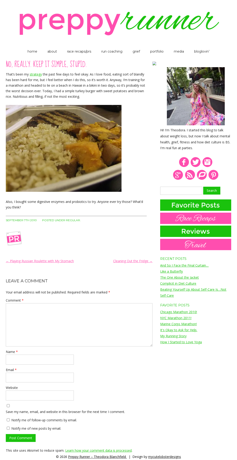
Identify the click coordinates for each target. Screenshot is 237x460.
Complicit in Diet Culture (178, 283)
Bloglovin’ (201, 51)
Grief (136, 51)
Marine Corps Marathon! (178, 324)
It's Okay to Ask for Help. (178, 330)
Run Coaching (111, 51)
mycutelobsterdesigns (164, 456)
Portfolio (157, 51)
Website (12, 387)
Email (11, 370)
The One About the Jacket (179, 277)
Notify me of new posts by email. (36, 428)
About (52, 51)
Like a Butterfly (171, 271)
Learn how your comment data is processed (98, 450)
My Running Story (173, 336)
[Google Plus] (178, 179)
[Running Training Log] (201, 179)
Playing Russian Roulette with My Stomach (40, 261)
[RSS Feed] (189, 179)
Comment (15, 300)
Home (32, 51)
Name (12, 352)
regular (73, 220)
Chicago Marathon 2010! (178, 312)
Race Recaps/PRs (79, 51)
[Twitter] (195, 166)
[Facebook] (183, 166)
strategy (36, 74)
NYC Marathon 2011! (175, 318)
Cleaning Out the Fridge (133, 261)
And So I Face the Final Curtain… (184, 265)
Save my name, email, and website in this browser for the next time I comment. (65, 412)
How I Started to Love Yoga (181, 342)
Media (179, 51)
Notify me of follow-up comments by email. (44, 420)
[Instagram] (207, 166)
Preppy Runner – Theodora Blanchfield (97, 456)
